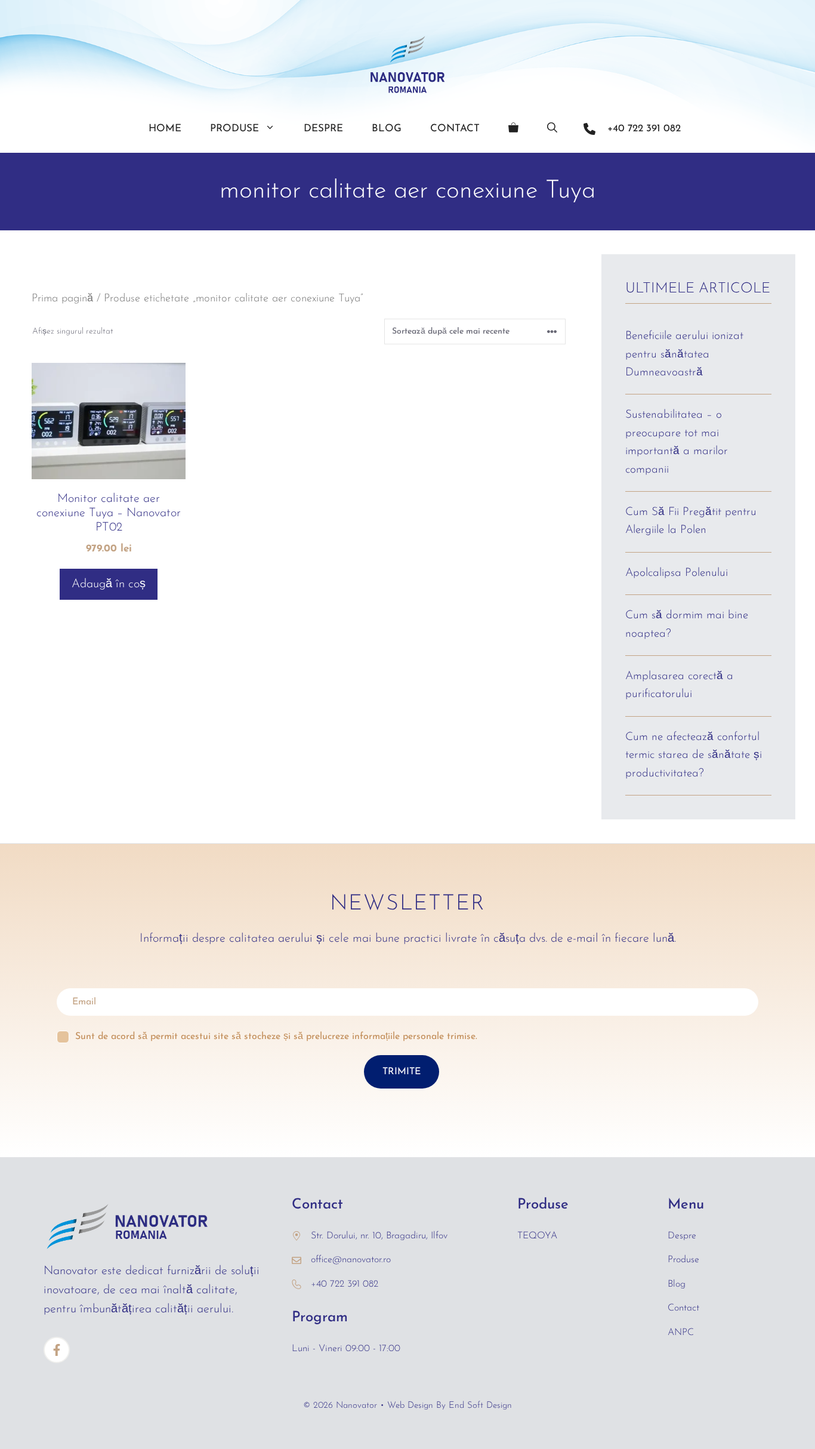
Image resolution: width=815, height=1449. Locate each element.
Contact (455, 129)
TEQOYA (537, 1236)
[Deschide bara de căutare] (552, 129)
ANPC (681, 1332)
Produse (234, 129)
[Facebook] (57, 1350)
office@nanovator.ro (351, 1260)
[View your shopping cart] (513, 129)
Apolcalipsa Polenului (676, 573)
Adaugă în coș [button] (109, 584)
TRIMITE (401, 1072)
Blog (387, 129)
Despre (323, 129)
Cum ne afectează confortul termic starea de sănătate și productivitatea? (693, 755)
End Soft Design (480, 1405)
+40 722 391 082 (644, 129)
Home (165, 129)
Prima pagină (62, 298)
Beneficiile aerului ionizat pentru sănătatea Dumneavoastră (684, 354)
